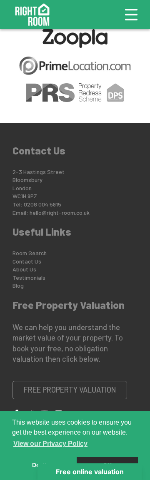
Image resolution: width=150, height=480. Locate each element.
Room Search (29, 252)
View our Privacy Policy (50, 443)
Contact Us (26, 261)
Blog (18, 285)
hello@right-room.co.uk (60, 212)
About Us (24, 269)
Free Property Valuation (70, 389)
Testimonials (28, 277)
